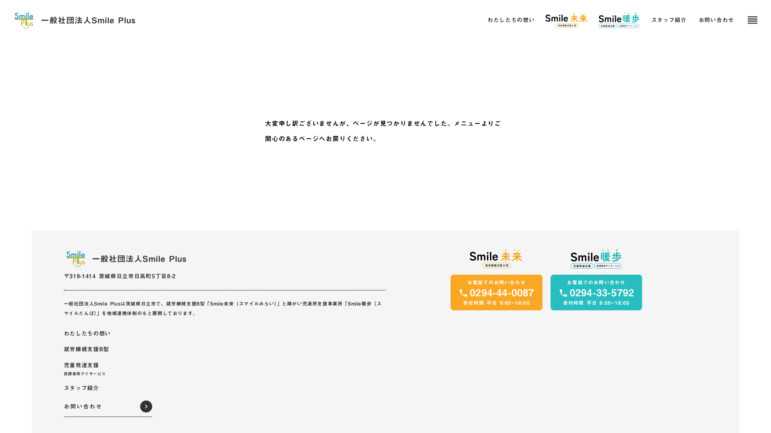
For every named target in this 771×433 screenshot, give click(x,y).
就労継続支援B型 (87, 350)
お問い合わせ (716, 20)
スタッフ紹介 (669, 20)
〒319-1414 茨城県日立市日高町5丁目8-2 (120, 276)
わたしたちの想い (511, 20)
